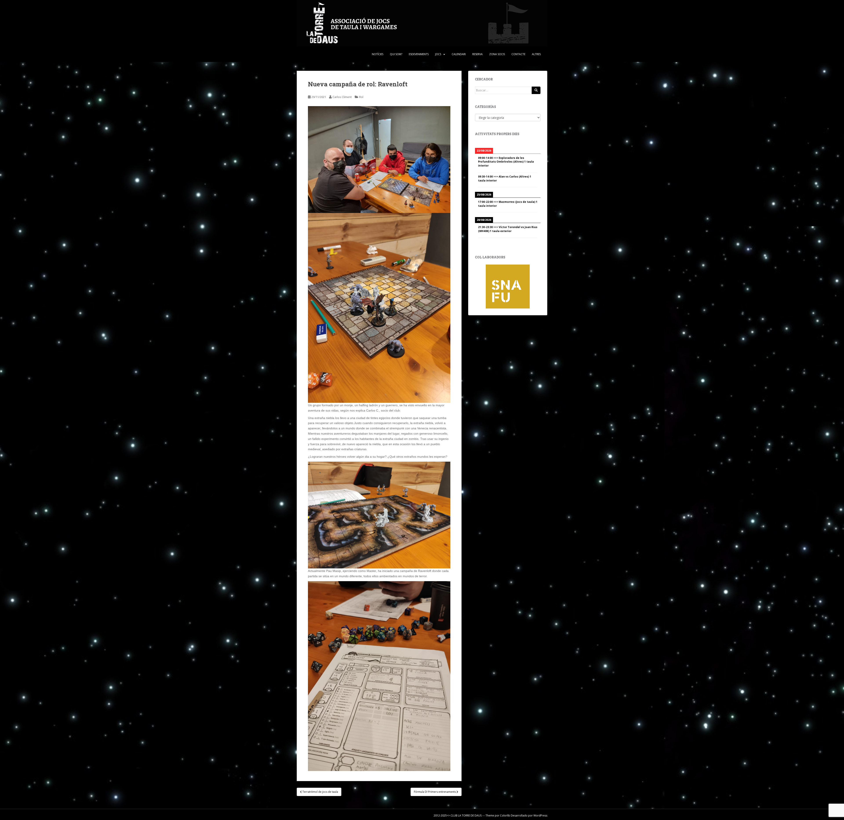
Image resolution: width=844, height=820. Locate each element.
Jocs (438, 54)
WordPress (540, 815)
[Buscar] (536, 90)
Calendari (459, 54)
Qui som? (396, 54)
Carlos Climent (342, 97)
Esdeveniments (419, 54)
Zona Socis (497, 54)
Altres (536, 54)
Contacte (518, 54)
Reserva (477, 54)
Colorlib (505, 815)
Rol (361, 97)
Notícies (377, 54)
